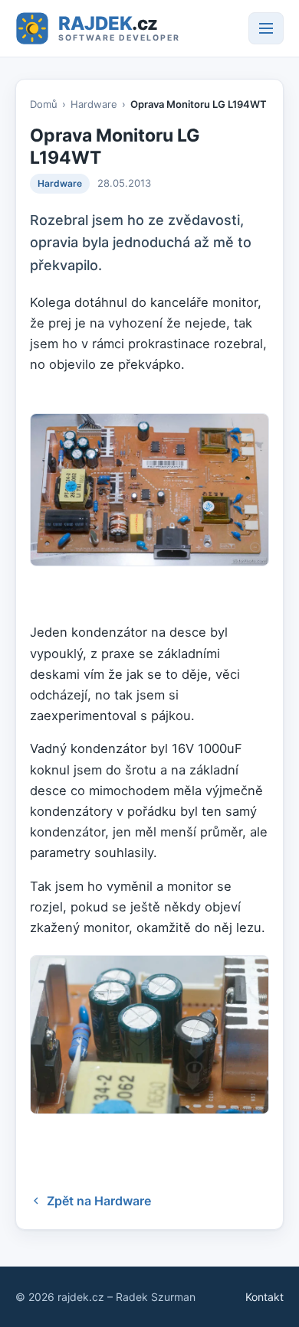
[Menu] (266, 28)
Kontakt (264, 1296)
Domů (44, 104)
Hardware (94, 104)
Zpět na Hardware (99, 1200)
